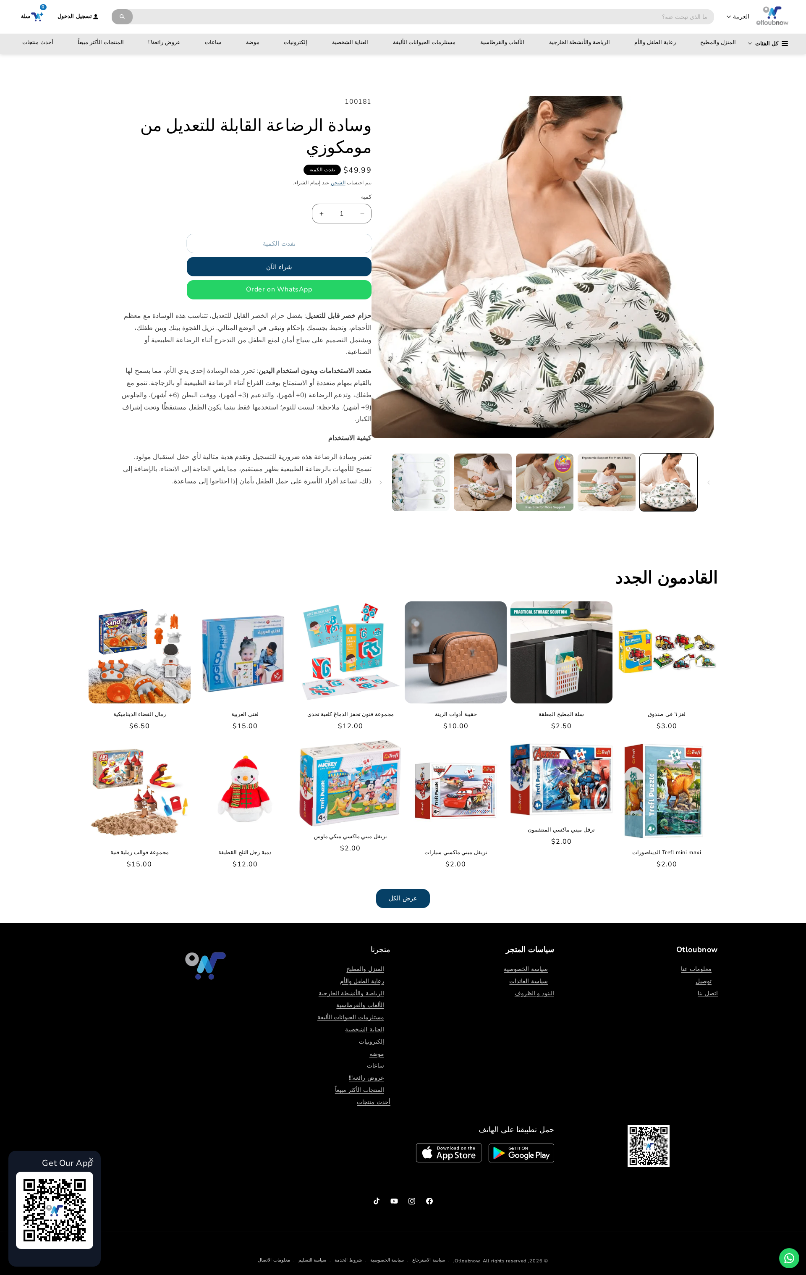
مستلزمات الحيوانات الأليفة (424, 42)
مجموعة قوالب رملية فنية (139, 852)
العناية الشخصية (350, 42)
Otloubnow (467, 1261)
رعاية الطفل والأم (654, 42)
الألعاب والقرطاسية (502, 42)
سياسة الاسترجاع (428, 1260)
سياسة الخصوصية (526, 969)
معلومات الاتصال (274, 1260)
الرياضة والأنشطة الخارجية (579, 42)
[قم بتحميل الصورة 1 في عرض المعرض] (668, 482)
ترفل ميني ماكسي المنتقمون (561, 830)
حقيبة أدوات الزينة (455, 714)
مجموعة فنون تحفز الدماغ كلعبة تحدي (350, 714)
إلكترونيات (295, 42)
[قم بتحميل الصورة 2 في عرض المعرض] (606, 482)
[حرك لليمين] (381, 482)
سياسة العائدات (528, 981)
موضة (252, 42)
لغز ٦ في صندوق (667, 714)
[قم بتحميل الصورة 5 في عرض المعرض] (421, 482)
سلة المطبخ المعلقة (561, 714)
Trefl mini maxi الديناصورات (666, 852)
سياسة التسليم (312, 1260)
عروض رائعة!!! (164, 42)
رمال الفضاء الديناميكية (139, 714)
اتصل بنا (708, 993)
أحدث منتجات (37, 42)
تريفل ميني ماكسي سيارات (455, 852)
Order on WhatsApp (279, 289)
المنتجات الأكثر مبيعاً (100, 42)
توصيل (704, 981)
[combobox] (423, 16)
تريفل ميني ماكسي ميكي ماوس (350, 836)
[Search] (122, 16)
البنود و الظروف (534, 993)
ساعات (213, 42)
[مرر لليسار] (708, 482)
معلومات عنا (696, 969)
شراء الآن (279, 267)
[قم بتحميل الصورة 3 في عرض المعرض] (544, 482)
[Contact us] (789, 1258)
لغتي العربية (245, 714)
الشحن (338, 182)
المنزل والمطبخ (718, 42)
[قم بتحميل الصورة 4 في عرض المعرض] (482, 482)
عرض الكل (403, 898)
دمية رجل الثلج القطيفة (245, 852)
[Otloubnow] (772, 17)
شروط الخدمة (348, 1260)
